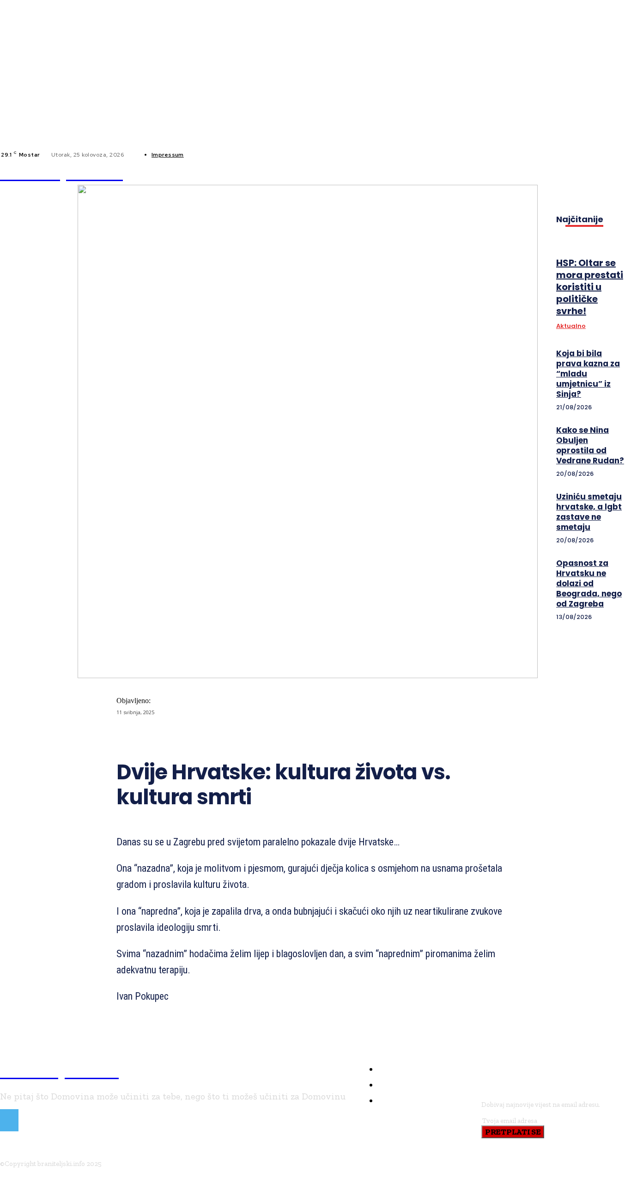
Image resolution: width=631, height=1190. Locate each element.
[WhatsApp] (300, 736)
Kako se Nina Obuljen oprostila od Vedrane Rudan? (590, 445)
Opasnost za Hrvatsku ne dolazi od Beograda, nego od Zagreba (589, 583)
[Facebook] (198, 154)
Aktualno (571, 326)
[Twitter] (234, 736)
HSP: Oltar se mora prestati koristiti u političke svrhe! (589, 286)
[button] (432, 173)
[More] (334, 736)
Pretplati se (512, 1132)
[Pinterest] (267, 736)
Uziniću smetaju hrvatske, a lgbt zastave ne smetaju (589, 512)
